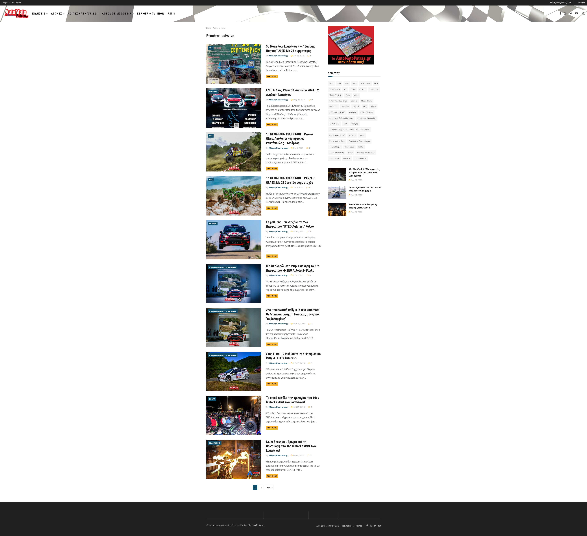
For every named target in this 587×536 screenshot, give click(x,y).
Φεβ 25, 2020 (299, 407)
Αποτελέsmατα (366, 112)
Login (582, 3)
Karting (362, 89)
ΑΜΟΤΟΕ (345, 107)
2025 (347, 84)
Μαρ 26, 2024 (299, 100)
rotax (356, 95)
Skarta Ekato (366, 101)
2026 (354, 84)
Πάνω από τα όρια (337, 141)
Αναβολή (352, 112)
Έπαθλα (212, 223)
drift (376, 84)
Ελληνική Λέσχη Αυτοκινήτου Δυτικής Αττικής (349, 130)
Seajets (354, 101)
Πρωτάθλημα (334, 147)
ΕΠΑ (345, 124)
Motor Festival (335, 95)
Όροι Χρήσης (347, 526)
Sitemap (359, 526)
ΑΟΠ (365, 107)
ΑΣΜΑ (373, 107)
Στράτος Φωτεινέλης (366, 153)
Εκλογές (354, 124)
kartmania (374, 89)
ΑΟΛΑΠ (356, 107)
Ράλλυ (360, 147)
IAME (353, 89)
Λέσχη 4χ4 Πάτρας (337, 135)
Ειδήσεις (38, 13)
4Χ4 (210, 48)
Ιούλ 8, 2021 (298, 231)
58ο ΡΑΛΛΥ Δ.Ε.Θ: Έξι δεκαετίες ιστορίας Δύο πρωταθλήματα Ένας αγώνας (364, 172)
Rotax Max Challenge (338, 101)
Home (208, 28)
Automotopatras (220, 525)
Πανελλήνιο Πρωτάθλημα (359, 141)
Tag (214, 28)
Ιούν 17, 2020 (299, 363)
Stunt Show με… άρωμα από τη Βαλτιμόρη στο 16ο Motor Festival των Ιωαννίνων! (291, 446)
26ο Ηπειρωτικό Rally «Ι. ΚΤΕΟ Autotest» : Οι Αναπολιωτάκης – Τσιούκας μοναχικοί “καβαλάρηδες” (293, 314)
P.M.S (171, 13)
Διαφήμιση (6, 3)
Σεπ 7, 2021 (298, 148)
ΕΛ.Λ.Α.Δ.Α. (334, 124)
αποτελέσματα (360, 158)
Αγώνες (56, 13)
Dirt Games (365, 84)
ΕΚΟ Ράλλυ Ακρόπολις (366, 118)
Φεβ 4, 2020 (298, 455)
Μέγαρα (352, 135)
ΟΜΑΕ (362, 135)
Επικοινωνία (16, 3)
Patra (348, 95)
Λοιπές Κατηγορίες (82, 13)
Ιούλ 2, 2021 (298, 275)
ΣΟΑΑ (350, 153)
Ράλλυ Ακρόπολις (336, 153)
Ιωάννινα (222, 28)
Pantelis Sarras (257, 525)
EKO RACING (334, 89)
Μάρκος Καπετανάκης (278, 56)
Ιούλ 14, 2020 (299, 323)
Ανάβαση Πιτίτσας (337, 112)
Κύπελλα (213, 91)
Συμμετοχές (334, 158)
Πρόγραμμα (349, 147)
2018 (339, 84)
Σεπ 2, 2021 (298, 187)
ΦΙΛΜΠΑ (346, 158)
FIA (345, 89)
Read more (272, 76)
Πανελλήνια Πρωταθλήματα (222, 267)
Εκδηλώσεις (214, 443)
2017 (331, 84)
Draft (212, 399)
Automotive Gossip (116, 13)
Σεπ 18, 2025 (298, 56)
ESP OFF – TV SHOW (150, 13)
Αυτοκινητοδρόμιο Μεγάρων (341, 118)
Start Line (333, 107)
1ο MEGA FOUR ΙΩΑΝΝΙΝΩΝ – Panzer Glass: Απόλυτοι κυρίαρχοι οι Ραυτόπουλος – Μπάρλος (289, 138)
